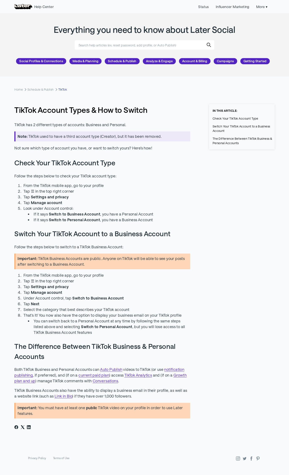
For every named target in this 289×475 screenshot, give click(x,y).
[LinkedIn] (29, 427)
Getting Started (255, 61)
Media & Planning (85, 61)
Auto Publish (111, 369)
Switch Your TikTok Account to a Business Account (241, 128)
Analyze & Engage (159, 61)
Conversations (105, 380)
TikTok (62, 89)
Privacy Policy (37, 458)
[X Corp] (23, 427)
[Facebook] (16, 427)
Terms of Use (61, 458)
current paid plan (93, 375)
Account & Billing (194, 61)
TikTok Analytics (138, 375)
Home (18, 89)
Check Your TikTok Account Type (235, 118)
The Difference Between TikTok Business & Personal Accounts (242, 141)
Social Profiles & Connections (41, 61)
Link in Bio (63, 396)
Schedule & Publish (122, 61)
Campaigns (225, 61)
